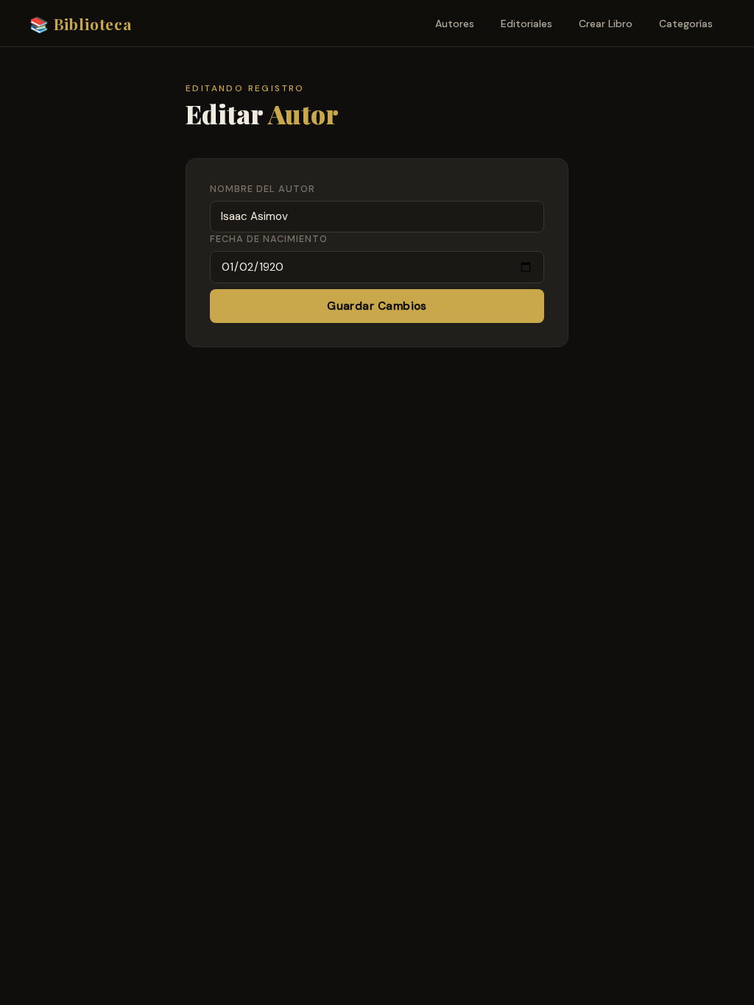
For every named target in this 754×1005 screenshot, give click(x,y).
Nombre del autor (262, 188)
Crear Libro (606, 23)
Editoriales (526, 23)
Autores (454, 23)
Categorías (686, 23)
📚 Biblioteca (81, 23)
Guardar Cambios (377, 306)
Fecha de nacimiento (269, 238)
